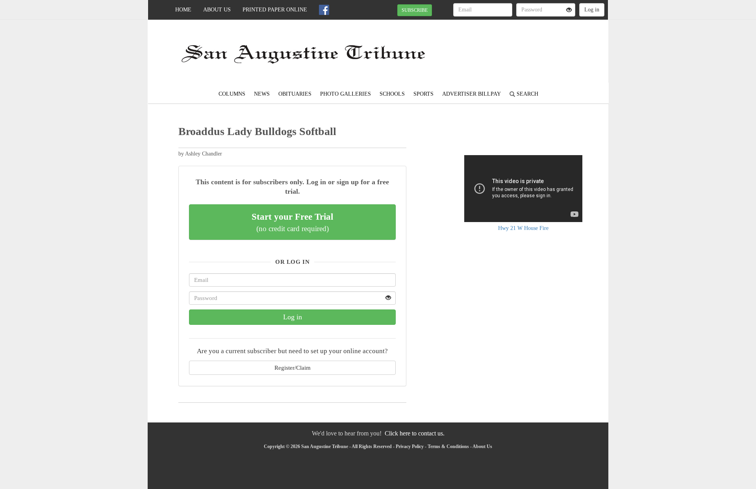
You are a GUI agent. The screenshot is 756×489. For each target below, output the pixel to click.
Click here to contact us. (415, 433)
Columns (232, 94)
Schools (392, 94)
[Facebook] (324, 10)
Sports (423, 94)
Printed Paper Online (275, 10)
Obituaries (294, 94)
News (262, 94)
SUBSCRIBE (415, 10)
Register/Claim (292, 367)
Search (526, 94)
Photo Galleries (345, 94)
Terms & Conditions (448, 446)
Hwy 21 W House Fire (523, 228)
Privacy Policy (410, 446)
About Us (217, 10)
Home (183, 10)
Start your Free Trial (292, 222)
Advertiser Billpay (471, 94)
